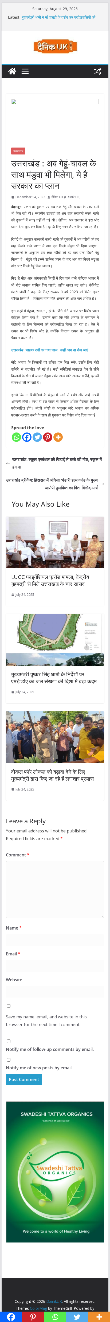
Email (13, 954)
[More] (58, 437)
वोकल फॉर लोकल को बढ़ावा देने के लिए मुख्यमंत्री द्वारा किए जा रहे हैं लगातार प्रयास (52, 775)
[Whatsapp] (16, 437)
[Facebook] (27, 437)
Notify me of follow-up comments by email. (50, 1049)
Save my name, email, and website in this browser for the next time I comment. (46, 1020)
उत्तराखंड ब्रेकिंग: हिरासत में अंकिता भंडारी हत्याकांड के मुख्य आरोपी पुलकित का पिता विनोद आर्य (52, 484)
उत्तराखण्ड (18, 151)
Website (14, 980)
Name (14, 928)
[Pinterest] (47, 437)
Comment (17, 855)
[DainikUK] (12, 71)
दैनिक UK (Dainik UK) (66, 197)
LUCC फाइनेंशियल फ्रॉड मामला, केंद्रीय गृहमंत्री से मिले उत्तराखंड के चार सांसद (50, 580)
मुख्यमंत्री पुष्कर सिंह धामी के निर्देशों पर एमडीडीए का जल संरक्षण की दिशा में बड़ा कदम (54, 678)
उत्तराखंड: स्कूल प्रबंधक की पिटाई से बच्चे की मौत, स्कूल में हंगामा (57, 463)
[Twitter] (37, 437)
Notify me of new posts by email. (39, 1068)
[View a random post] (97, 71)
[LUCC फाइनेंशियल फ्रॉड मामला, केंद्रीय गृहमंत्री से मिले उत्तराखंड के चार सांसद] (55, 520)
